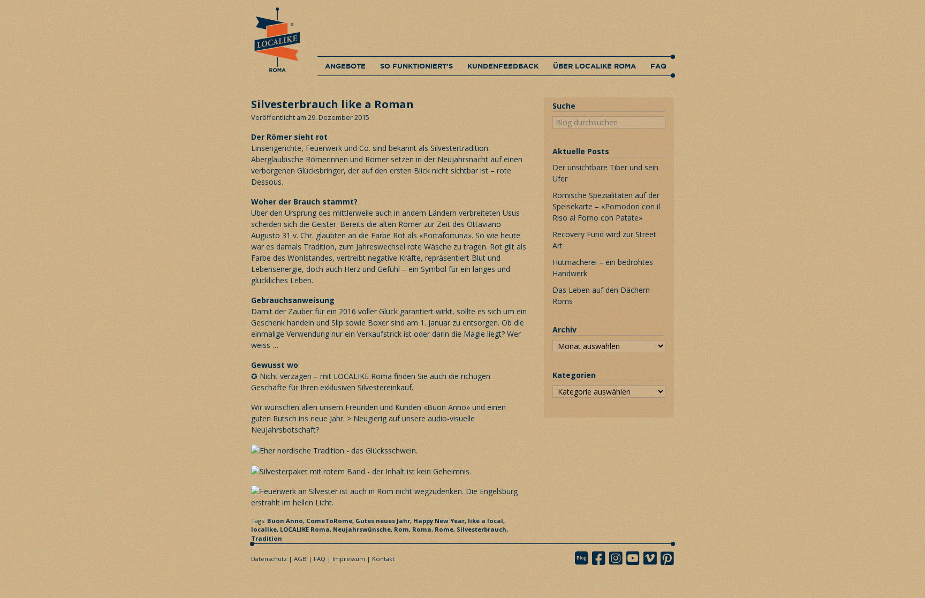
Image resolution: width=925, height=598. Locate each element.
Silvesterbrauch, (482, 529)
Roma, (423, 529)
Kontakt (383, 559)
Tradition (266, 538)
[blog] (584, 558)
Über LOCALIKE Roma (594, 66)
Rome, (446, 529)
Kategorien (574, 375)
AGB (300, 559)
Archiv (564, 329)
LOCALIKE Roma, (306, 529)
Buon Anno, (286, 521)
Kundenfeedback (503, 66)
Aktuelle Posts (580, 151)
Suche (563, 106)
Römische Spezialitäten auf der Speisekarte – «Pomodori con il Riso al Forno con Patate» (606, 206)
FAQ (658, 66)
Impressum (348, 559)
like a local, (486, 521)
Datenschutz (269, 559)
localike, (265, 529)
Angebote (345, 66)
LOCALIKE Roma (362, 376)
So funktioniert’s (416, 66)
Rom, (403, 529)
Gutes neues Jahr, (384, 521)
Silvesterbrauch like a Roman (332, 104)
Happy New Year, (440, 521)
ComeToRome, (330, 521)
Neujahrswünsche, (363, 529)
